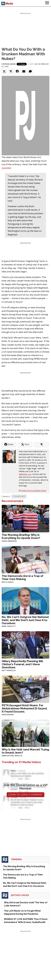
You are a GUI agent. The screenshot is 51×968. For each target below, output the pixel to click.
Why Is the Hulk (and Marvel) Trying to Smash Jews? (25, 751)
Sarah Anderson (9, 541)
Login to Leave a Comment (25, 794)
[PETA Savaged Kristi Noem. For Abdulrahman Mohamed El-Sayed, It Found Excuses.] (25, 688)
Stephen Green (9, 64)
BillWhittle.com (25, 474)
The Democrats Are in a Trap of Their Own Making (22, 577)
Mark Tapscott (9, 626)
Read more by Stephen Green (33, 490)
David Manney (8, 715)
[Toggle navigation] (47, 3)
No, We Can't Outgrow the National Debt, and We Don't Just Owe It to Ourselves (25, 620)
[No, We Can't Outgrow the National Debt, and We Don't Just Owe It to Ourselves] (25, 600)
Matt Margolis (9, 670)
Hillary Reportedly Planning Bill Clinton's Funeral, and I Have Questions (22, 664)
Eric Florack (7, 582)
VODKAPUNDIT (19, 496)
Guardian (6, 167)
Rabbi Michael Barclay (12, 756)
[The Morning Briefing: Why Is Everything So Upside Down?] (25, 518)
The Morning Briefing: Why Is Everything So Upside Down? (21, 536)
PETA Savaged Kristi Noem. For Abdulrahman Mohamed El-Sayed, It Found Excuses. (24, 708)
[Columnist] (10, 456)
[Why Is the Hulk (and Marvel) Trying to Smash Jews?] (25, 733)
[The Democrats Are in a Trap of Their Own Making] (25, 559)
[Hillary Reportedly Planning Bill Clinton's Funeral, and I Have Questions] (25, 644)
